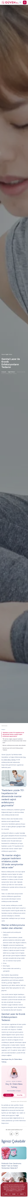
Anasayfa (3, 372)
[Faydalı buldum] (11, 1134)
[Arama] (20, 2)
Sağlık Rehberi (11, 372)
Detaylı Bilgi (19, 1095)
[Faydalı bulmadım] (17, 1134)
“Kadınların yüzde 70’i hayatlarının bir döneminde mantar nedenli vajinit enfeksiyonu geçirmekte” (13, 734)
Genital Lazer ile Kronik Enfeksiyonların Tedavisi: (13, 749)
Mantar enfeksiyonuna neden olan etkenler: (14, 745)
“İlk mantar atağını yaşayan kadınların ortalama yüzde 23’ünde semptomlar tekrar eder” (14, 740)
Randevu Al (8, 1095)
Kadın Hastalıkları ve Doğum (14, 1090)
